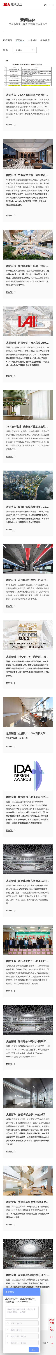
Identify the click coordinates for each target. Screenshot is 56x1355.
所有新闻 (7, 40)
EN (45, 5)
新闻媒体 (20, 40)
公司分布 (45, 1343)
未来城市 (32, 40)
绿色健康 (45, 40)
